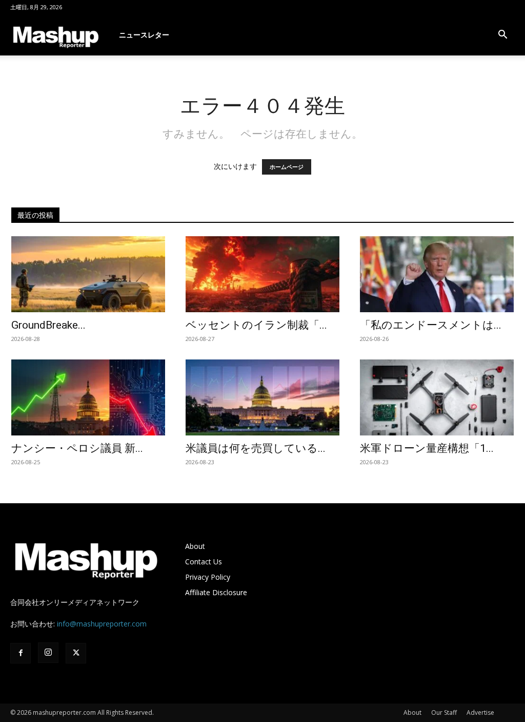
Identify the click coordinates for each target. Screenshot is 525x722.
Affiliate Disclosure (216, 592)
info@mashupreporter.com (102, 624)
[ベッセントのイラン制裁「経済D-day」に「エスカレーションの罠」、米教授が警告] (262, 274)
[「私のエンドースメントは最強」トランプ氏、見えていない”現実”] (437, 274)
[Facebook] (20, 653)
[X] (76, 653)
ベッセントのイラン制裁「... (256, 325)
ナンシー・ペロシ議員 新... (77, 448)
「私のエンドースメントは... (430, 325)
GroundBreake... (48, 325)
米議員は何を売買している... (256, 448)
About (195, 546)
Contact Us (203, 561)
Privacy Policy (207, 577)
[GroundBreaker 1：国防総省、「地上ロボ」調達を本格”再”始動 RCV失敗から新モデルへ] (88, 274)
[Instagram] (48, 652)
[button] (502, 36)
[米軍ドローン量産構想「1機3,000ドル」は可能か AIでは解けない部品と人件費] (437, 397)
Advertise (480, 712)
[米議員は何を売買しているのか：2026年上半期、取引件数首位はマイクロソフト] (262, 397)
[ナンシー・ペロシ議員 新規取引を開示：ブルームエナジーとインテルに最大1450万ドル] (88, 397)
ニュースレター (144, 35)
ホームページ (287, 166)
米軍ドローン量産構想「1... (427, 448)
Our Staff (444, 712)
